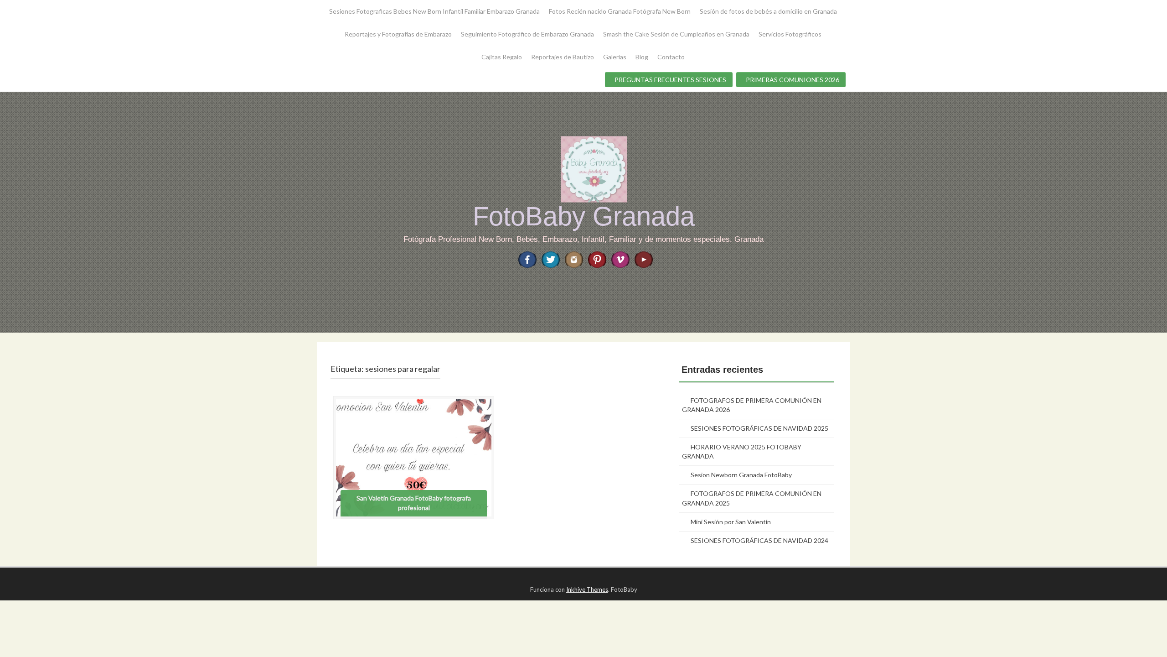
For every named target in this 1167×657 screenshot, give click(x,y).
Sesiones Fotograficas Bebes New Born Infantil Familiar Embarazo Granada (434, 11)
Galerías (614, 57)
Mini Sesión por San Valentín (731, 522)
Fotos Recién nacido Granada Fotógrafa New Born (620, 11)
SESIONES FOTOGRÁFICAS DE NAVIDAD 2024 (759, 540)
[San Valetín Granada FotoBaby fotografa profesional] (413, 456)
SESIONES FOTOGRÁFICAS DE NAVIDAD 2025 (759, 428)
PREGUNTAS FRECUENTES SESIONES (670, 79)
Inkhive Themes (587, 589)
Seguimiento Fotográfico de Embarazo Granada (527, 34)
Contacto (671, 57)
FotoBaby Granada (584, 216)
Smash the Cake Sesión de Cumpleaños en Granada (676, 34)
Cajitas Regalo (501, 57)
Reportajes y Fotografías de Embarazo (398, 34)
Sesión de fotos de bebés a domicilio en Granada (768, 11)
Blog (641, 57)
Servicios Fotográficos (790, 34)
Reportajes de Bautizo (562, 57)
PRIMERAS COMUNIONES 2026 (792, 79)
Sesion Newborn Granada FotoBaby (741, 475)
